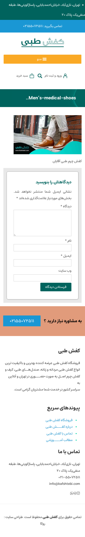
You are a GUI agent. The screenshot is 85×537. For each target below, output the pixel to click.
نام (68, 241)
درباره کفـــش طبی (59, 427)
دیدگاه (65, 206)
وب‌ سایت (64, 271)
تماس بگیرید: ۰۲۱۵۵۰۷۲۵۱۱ (42, 26)
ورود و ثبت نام (53, 75)
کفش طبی (50, 517)
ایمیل (66, 256)
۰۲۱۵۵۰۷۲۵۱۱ (22, 321)
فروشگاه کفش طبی (59, 420)
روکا (42, 524)
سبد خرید (22, 75)
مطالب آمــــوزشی (59, 440)
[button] (39, 59)
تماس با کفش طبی (59, 434)
